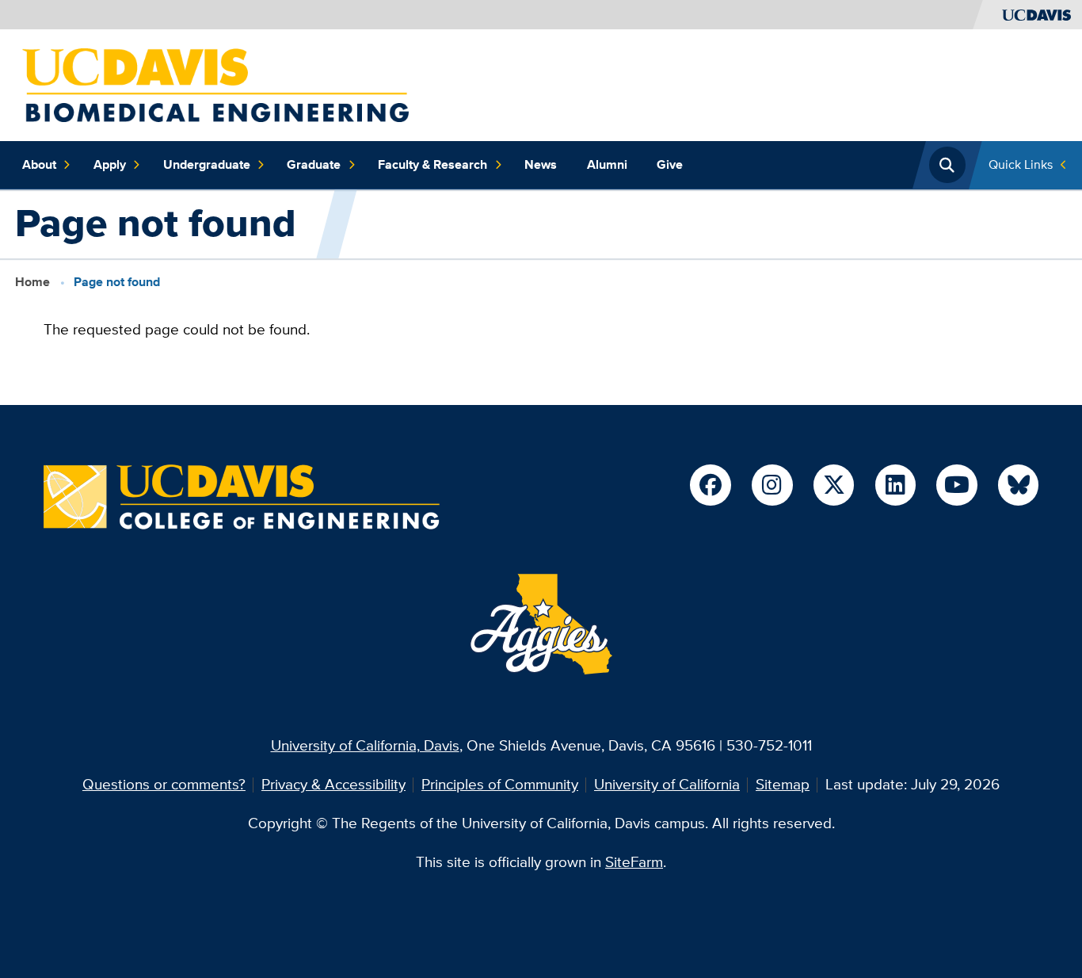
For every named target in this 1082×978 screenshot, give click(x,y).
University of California (667, 784)
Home (32, 281)
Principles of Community (499, 784)
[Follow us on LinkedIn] (895, 484)
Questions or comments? (164, 784)
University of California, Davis (365, 745)
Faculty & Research (432, 164)
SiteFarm (634, 862)
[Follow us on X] (833, 484)
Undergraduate (206, 164)
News (540, 164)
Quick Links (1021, 164)
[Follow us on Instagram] (772, 484)
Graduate (314, 164)
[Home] (215, 83)
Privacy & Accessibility (333, 784)
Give (670, 164)
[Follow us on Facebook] (710, 484)
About (39, 164)
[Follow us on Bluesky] (1018, 484)
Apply (109, 164)
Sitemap (783, 784)
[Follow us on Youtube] (956, 484)
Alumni (607, 164)
